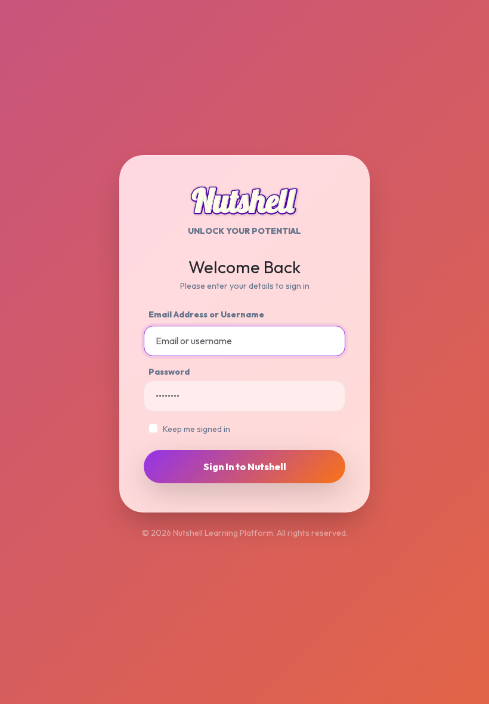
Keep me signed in (196, 429)
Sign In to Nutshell (244, 467)
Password (169, 371)
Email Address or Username (206, 314)
